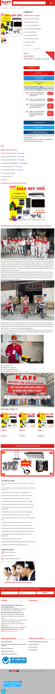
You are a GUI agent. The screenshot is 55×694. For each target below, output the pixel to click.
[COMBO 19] (3, 40)
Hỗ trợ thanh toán (34, 644)
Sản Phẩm (12, 8)
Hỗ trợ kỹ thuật (33, 647)
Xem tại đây (21, 153)
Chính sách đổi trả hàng (7, 651)
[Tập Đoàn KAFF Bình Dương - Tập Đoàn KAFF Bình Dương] (6, 3)
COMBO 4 (40, 430)
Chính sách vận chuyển (7, 648)
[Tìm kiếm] (47, 2)
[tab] (2, 146)
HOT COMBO (20, 8)
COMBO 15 (4, 430)
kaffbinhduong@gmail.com (11, 369)
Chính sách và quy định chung (9, 654)
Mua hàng (31, 67)
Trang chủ (4, 8)
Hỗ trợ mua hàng (33, 650)
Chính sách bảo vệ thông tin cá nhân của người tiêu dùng (13, 645)
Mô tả (2, 146)
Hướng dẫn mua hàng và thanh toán (38, 641)
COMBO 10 (22, 430)
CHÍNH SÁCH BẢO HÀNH (6, 641)
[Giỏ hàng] (50, 2)
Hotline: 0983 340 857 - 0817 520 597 (18, 582)
